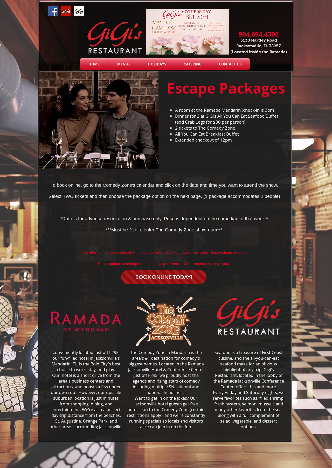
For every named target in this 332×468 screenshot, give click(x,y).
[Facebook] (53, 11)
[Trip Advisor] (79, 11)
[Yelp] (66, 11)
